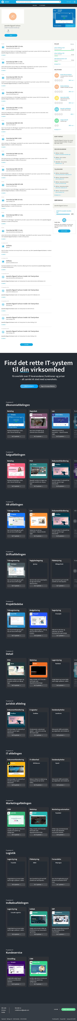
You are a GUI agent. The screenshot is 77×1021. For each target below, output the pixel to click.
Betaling (10, 411)
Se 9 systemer (60, 835)
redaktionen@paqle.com (22, 1010)
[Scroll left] (2, 424)
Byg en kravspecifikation (48, 386)
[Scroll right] (75, 424)
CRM (9, 809)
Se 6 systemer (37, 636)
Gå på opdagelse (29, 386)
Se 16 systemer (60, 486)
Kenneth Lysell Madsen (65, 108)
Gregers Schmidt (64, 120)
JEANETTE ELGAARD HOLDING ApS (63, 212)
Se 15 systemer (38, 486)
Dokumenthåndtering (60, 460)
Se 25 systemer (15, 984)
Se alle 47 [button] (57, 129)
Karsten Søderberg (64, 86)
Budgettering (35, 610)
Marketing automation (60, 809)
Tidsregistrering (13, 510)
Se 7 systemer (37, 586)
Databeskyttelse (58, 709)
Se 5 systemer (37, 735)
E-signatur (33, 709)
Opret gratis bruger (68, 1009)
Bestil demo (64, 231)
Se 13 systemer (60, 436)
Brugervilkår (63, 1019)
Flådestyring (56, 560)
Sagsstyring (56, 610)
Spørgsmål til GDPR (71, 1019)
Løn (53, 411)
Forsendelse (56, 859)
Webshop (33, 660)
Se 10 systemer (38, 785)
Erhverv (4, 1010)
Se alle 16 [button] (57, 64)
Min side (35, 5)
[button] (64, 80)
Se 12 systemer (15, 436)
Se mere (3, 55)
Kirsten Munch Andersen (66, 75)
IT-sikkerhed (34, 759)
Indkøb (32, 909)
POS (31, 460)
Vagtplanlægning (36, 560)
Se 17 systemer (15, 536)
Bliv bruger (69, 1)
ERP (53, 909)
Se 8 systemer (60, 735)
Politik (3, 1012)
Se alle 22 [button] (57, 195)
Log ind (56, 1009)
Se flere (26, 344)
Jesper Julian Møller (64, 97)
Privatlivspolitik (55, 1019)
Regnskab (33, 411)
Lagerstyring (57, 660)
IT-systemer (42, 5)
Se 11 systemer (15, 835)
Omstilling (11, 958)
